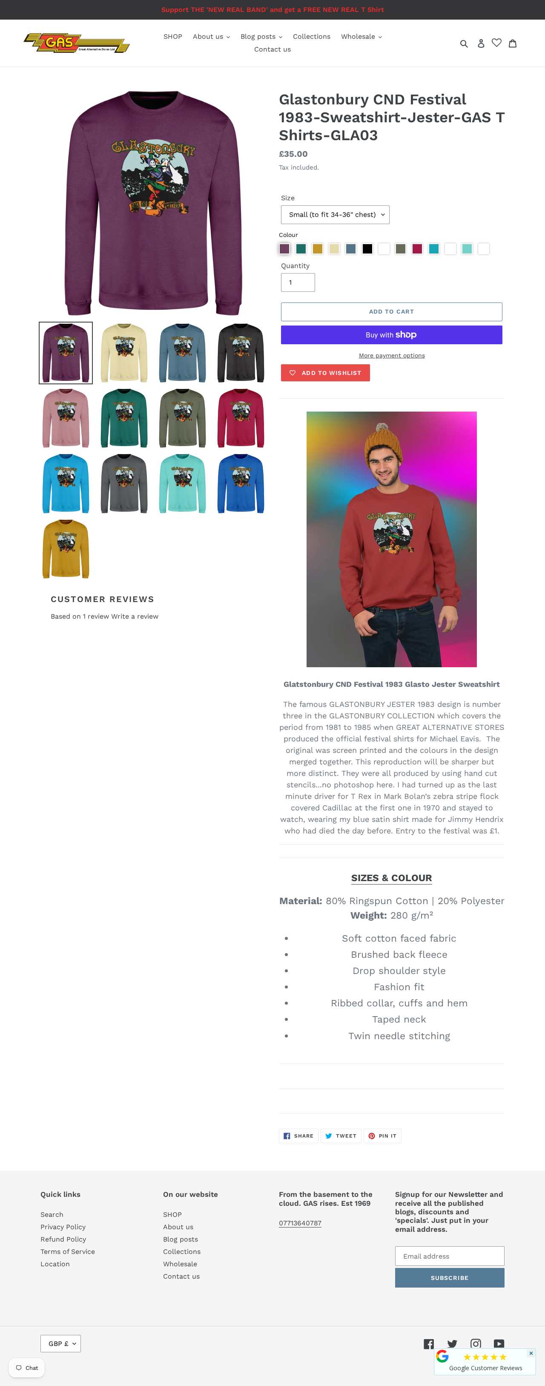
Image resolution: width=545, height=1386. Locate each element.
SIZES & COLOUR (391, 878)
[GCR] (442, 1356)
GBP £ (59, 1344)
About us (178, 1227)
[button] (284, 248)
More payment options (392, 355)
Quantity (295, 266)
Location (55, 1264)
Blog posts (180, 1239)
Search (51, 1214)
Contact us (181, 1276)
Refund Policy (63, 1239)
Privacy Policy (63, 1227)
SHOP (172, 1214)
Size (288, 198)
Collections (182, 1252)
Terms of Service (67, 1252)
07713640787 (300, 1223)
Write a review (134, 616)
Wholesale (180, 1264)
